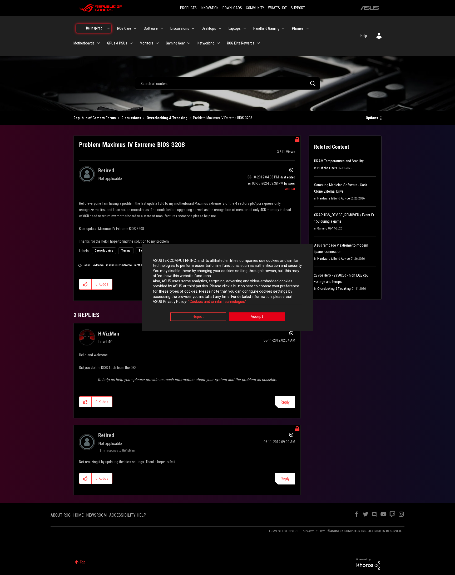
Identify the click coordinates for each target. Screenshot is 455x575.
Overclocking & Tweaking (167, 118)
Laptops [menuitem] (235, 28)
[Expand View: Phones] (307, 28)
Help (363, 36)
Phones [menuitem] (298, 28)
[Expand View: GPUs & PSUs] (131, 43)
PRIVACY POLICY (313, 531)
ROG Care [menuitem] (124, 28)
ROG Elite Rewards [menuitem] (240, 43)
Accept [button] (257, 316)
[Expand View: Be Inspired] (108, 28)
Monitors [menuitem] (146, 43)
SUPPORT (298, 8)
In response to (119, 450)
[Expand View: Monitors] (157, 43)
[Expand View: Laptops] (244, 28)
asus (87, 265)
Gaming (322, 228)
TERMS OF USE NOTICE (283, 531)
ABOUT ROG (61, 515)
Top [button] (82, 562)
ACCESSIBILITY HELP (127, 515)
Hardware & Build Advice (333, 198)
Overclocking (104, 250)
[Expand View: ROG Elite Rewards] (258, 43)
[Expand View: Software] (161, 28)
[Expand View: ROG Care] (135, 28)
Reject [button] (198, 316)
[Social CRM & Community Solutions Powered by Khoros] (368, 564)
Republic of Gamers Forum (94, 118)
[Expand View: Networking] (218, 43)
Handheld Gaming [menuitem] (266, 28)
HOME (78, 515)
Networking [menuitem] (205, 43)
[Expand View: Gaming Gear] (188, 43)
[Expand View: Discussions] (193, 28)
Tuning (126, 250)
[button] (85, 284)
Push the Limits (327, 168)
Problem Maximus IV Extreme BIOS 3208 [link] (222, 118)
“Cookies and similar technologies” (217, 302)
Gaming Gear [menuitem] (175, 43)
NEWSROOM (96, 515)
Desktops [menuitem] (209, 28)
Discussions (131, 118)
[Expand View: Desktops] (219, 28)
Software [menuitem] (151, 28)
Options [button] (372, 118)
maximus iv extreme (119, 265)
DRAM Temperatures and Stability (339, 161)
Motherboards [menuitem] (84, 43)
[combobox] (227, 83)
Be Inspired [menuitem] (94, 28)
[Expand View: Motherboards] (98, 43)
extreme (98, 265)
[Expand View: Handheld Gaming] (283, 28)
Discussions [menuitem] (179, 28)
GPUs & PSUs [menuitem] (117, 43)
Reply (285, 402)
